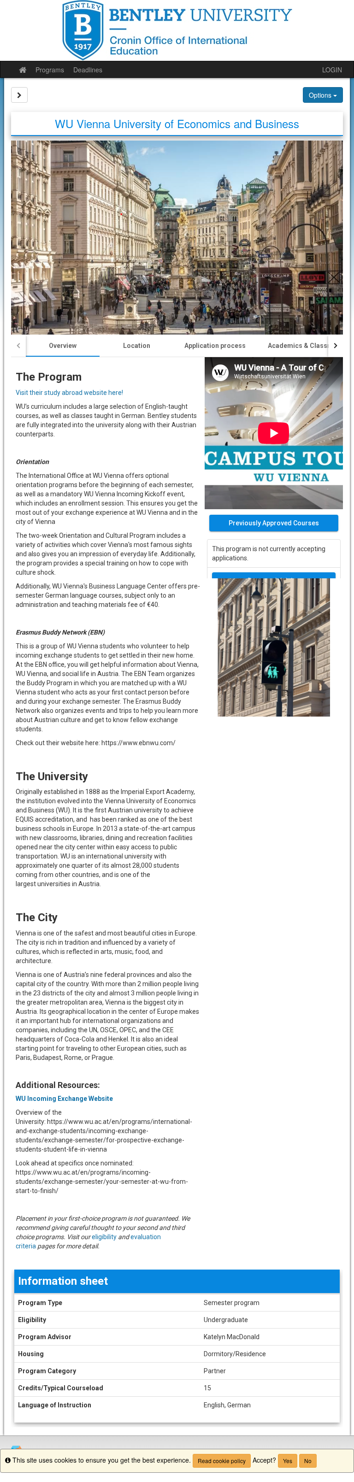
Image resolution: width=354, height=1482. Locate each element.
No (308, 1460)
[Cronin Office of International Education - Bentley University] (177, 30)
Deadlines (87, 69)
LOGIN (332, 69)
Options (321, 95)
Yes (287, 1460)
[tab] (63, 346)
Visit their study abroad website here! (69, 392)
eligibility (104, 1237)
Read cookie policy (222, 1460)
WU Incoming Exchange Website (64, 1098)
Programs (49, 69)
